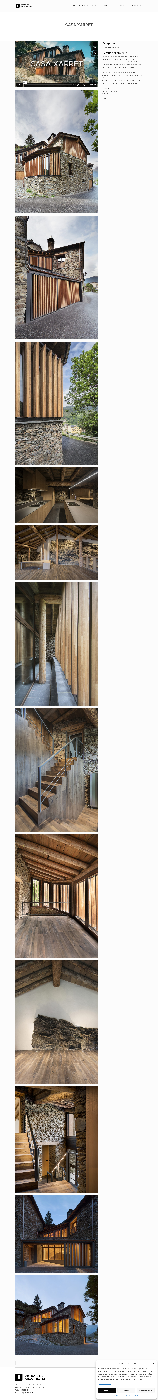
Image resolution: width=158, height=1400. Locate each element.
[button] (153, 1363)
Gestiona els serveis (105, 1384)
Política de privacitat (132, 1395)
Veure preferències (145, 1390)
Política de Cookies (119, 1395)
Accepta (107, 1390)
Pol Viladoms (113, 91)
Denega (126, 1390)
